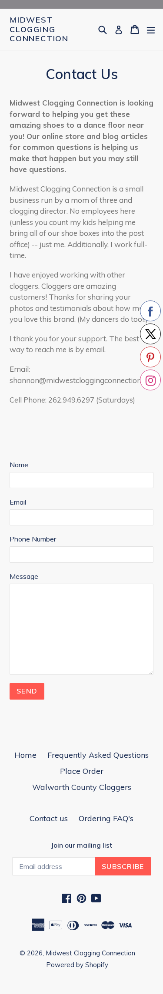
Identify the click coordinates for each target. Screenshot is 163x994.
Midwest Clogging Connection (39, 29)
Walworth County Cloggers (81, 787)
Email (18, 502)
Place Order (81, 771)
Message (24, 576)
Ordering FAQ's (106, 818)
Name (19, 464)
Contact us (49, 818)
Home (25, 755)
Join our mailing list (81, 845)
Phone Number (33, 539)
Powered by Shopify (77, 965)
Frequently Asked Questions (98, 755)
